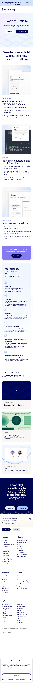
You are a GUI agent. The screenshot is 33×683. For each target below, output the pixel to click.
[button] (30, 2)
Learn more (10, 31)
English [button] (27, 2)
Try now (17, 4)
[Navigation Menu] (29, 9)
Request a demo (22, 31)
